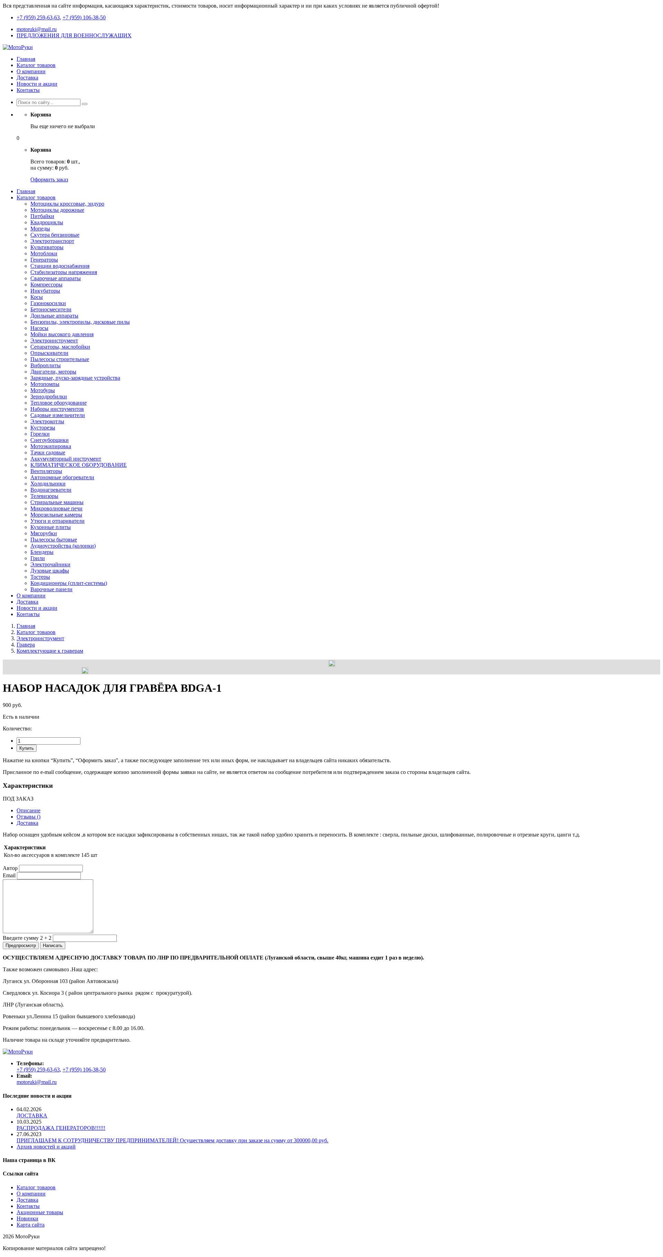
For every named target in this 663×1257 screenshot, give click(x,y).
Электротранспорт (52, 241)
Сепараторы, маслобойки (60, 347)
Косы (36, 297)
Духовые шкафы (49, 571)
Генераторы (44, 260)
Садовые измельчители (57, 415)
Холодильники (48, 483)
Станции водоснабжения (59, 266)
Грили (37, 558)
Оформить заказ (49, 179)
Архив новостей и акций (46, 1147)
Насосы (39, 328)
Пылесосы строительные (59, 359)
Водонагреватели (50, 490)
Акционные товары (40, 1212)
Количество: (17, 728)
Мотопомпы (44, 384)
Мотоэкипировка (50, 446)
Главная (26, 59)
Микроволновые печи (56, 508)
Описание (28, 810)
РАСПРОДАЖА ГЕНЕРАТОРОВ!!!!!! (61, 1128)
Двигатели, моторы (53, 372)
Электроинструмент (54, 340)
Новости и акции (37, 84)
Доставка (27, 78)
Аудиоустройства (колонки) (63, 546)
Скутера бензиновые (54, 235)
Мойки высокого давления (62, 334)
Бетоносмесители (50, 309)
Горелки (40, 434)
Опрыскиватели (49, 353)
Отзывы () (28, 817)
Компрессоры (46, 284)
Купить (26, 748)
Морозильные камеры (56, 515)
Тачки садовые (47, 452)
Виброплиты (45, 365)
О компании (31, 71)
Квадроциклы (46, 222)
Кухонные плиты (50, 527)
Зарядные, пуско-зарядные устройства (75, 378)
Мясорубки (43, 533)
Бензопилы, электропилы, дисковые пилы (80, 322)
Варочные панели (51, 589)
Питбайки (42, 216)
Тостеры (40, 577)
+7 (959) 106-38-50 (84, 17)
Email (9, 875)
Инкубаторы (45, 291)
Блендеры (42, 552)
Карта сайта (31, 1225)
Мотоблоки (43, 253)
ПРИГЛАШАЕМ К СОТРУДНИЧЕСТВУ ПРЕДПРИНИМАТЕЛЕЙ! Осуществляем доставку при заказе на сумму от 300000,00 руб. (172, 1140)
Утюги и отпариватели (57, 521)
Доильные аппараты (54, 316)
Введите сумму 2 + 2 (27, 938)
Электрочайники (50, 564)
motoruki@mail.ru (37, 29)
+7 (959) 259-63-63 (38, 17)
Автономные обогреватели (62, 477)
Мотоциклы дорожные (57, 210)
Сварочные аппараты (55, 278)
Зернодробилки (48, 396)
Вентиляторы (46, 471)
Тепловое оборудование (58, 403)
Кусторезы (42, 428)
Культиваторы (47, 247)
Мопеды (40, 228)
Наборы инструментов (57, 409)
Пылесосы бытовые (53, 539)
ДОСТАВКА (32, 1115)
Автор (10, 868)
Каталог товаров (36, 65)
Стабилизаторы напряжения (63, 272)
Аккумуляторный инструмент (65, 459)
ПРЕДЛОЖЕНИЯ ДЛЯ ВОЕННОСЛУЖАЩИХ (74, 35)
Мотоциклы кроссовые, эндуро (67, 204)
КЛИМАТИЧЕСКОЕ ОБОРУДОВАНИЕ (78, 465)
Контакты (28, 90)
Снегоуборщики (49, 440)
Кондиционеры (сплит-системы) (68, 583)
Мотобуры (42, 390)
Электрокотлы (47, 421)
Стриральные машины (57, 502)
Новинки (27, 1218)
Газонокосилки (48, 303)
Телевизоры (44, 496)
